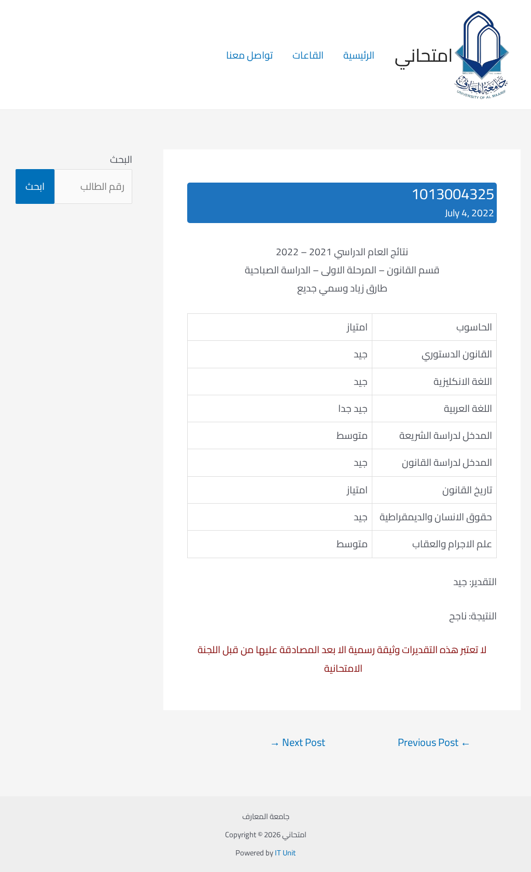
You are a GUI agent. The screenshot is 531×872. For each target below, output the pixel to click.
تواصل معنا (249, 55)
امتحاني (424, 55)
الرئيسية (358, 55)
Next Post (297, 742)
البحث (121, 159)
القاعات (308, 55)
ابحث (35, 186)
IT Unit (285, 853)
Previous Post (434, 742)
